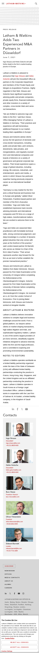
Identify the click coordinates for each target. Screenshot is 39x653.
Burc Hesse (10, 492)
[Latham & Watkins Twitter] (10, 593)
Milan (20, 614)
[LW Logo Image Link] (16, 3)
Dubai (7, 604)
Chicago (30, 602)
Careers (8, 588)
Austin (7, 602)
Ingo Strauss (20, 76)
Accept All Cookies (19, 647)
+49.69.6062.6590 (12, 524)
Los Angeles (9, 609)
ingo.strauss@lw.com (13, 443)
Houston (16, 607)
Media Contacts (12, 577)
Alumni (8, 584)
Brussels (24, 602)
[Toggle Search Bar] (36, 4)
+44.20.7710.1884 (12, 551)
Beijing (12, 602)
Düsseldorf (9, 441)
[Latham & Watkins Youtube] (18, 593)
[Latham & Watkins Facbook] (14, 593)
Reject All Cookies (19, 642)
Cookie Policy (9, 638)
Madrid (20, 612)
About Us (9, 581)
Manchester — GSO (11, 614)
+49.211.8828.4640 (12, 472)
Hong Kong (8, 607)
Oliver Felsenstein (13, 517)
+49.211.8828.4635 (12, 445)
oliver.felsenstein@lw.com (14, 521)
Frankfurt (9, 494)
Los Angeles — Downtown (22, 609)
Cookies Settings (7, 651)
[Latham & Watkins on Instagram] (23, 593)
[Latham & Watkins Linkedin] (5, 593)
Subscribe (9, 566)
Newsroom (10, 570)
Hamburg (28, 604)
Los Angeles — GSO (11, 612)
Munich (15, 494)
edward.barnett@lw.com (14, 548)
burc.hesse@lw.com (12, 497)
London (8, 546)
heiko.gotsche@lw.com (13, 470)
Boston (18, 602)
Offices (8, 574)
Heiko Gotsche (12, 465)
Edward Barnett (12, 543)
